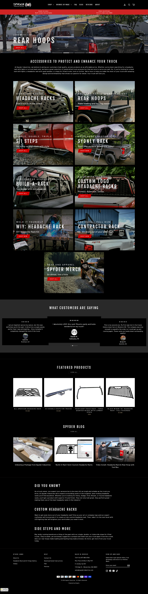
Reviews (89, 5)
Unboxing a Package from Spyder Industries (33, 465)
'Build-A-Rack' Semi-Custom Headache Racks (74, 465)
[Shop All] (43, 101)
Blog (81, 5)
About (97, 5)
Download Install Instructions (53, 561)
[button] (4, 589)
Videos (15, 563)
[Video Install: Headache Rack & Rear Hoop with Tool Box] (115, 449)
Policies (46, 566)
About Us (16, 558)
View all (74, 372)
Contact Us (47, 558)
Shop (50, 5)
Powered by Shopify (74, 583)
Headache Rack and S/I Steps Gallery (25, 561)
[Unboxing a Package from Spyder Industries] (33, 449)
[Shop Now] (105, 144)
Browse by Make (63, 5)
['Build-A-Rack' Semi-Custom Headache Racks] (74, 449)
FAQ (75, 5)
